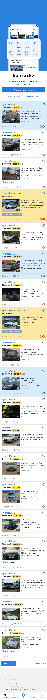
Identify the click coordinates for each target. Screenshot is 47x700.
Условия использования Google (28, 689)
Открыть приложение (23, 90)
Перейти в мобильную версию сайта (23, 96)
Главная (4, 683)
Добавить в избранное (43, 104)
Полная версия (14, 683)
